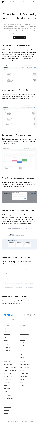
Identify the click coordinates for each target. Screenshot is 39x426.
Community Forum (25, 367)
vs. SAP (6, 413)
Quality (22, 346)
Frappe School (8, 328)
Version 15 (7, 350)
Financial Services (9, 373)
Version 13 (7, 356)
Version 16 (7, 347)
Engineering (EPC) (9, 376)
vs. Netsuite (7, 407)
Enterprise (7, 334)
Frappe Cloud (8, 331)
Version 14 (7, 353)
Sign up (6, 340)
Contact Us (23, 376)
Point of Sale (24, 337)
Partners (22, 379)
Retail (5, 391)
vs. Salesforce (8, 401)
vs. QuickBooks (8, 398)
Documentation (24, 370)
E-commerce (7, 379)
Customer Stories (25, 364)
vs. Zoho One (8, 404)
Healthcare (7, 385)
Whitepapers (24, 373)
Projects (22, 340)
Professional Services (10, 370)
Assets (22, 343)
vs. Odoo (6, 410)
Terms (22, 385)
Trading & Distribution (10, 367)
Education (7, 382)
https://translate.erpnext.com (11, 264)
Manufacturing (24, 334)
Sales (22, 352)
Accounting (23, 328)
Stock (22, 357)
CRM (21, 354)
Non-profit (7, 388)
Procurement (24, 331)
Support (6, 337)
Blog (21, 382)
